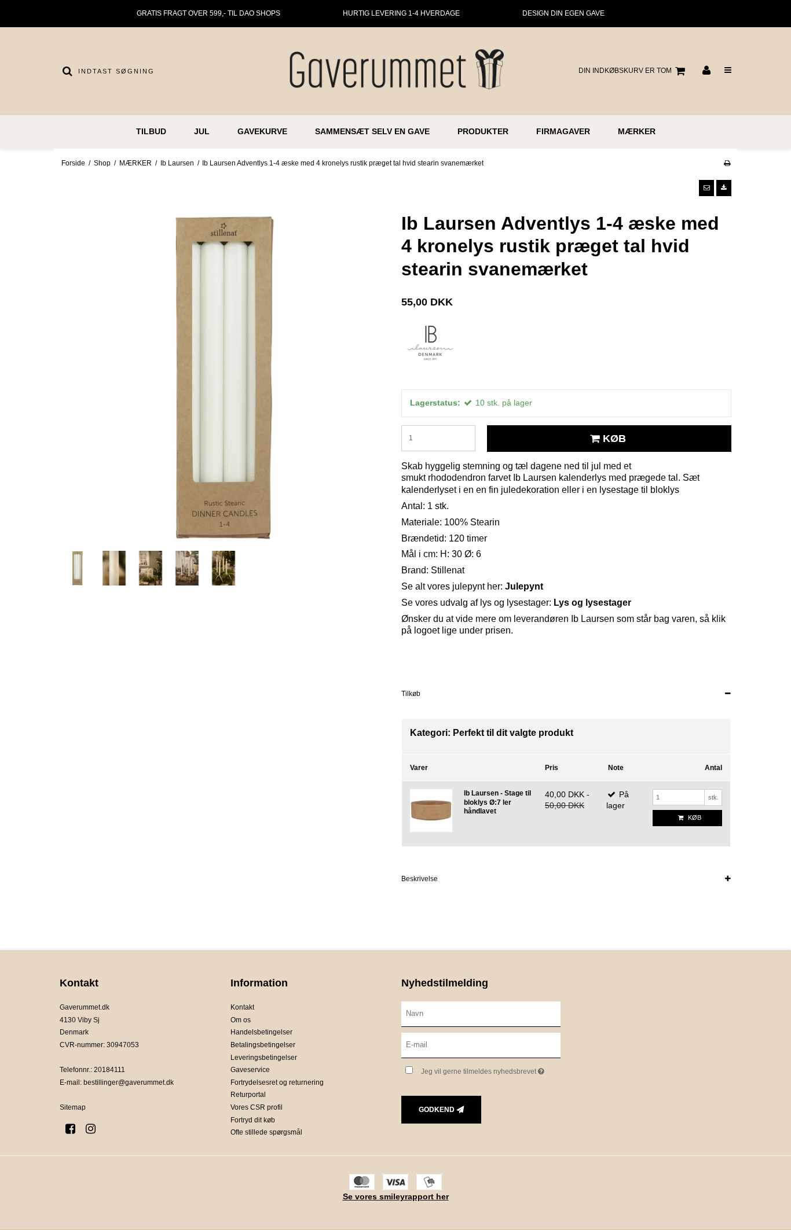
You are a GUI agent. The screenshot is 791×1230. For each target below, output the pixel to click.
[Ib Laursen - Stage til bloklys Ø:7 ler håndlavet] (431, 810)
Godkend (437, 1110)
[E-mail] (481, 1044)
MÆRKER (636, 131)
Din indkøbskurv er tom (625, 71)
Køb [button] (614, 438)
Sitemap (73, 1107)
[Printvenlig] (727, 163)
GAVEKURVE (262, 131)
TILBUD (151, 131)
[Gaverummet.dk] (395, 71)
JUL (202, 131)
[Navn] (481, 1013)
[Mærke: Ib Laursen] (430, 354)
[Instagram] (95, 1128)
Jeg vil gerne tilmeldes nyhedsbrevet (491, 1069)
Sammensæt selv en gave (372, 131)
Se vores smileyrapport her (396, 1196)
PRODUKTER (482, 131)
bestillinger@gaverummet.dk (128, 1082)
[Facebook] (74, 1128)
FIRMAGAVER (563, 131)
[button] (706, 188)
